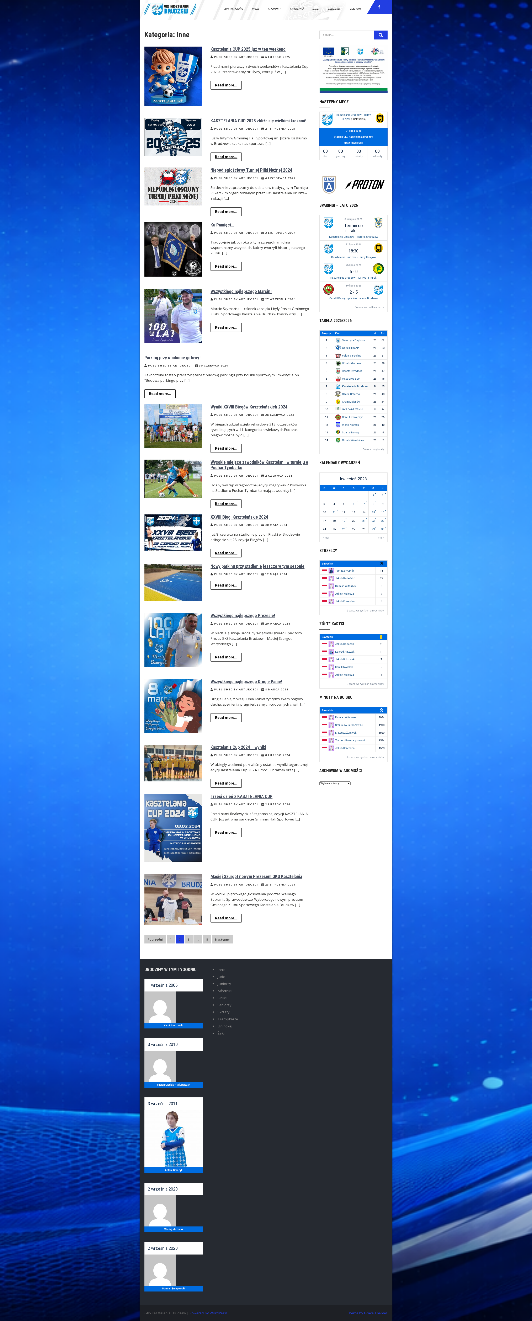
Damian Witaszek (345, 586)
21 (363, 520)
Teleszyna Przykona (354, 340)
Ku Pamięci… (222, 225)
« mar (326, 537)
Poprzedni (155, 939)
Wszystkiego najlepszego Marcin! (241, 291)
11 (334, 512)
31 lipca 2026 (353, 244)
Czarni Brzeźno (351, 394)
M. (375, 333)
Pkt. (383, 333)
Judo (316, 9)
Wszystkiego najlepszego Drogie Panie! (246, 681)
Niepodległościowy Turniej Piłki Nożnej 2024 (251, 170)
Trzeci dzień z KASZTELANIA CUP (241, 796)
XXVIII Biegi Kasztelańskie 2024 (239, 517)
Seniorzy (274, 9)
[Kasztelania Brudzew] (327, 120)
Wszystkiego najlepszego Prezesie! (243, 615)
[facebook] (379, 7)
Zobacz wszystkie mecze (369, 307)
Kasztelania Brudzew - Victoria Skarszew (353, 236)
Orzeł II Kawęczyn (352, 417)
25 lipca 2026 (353, 265)
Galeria (356, 9)
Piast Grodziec (351, 378)
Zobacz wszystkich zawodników (365, 610)
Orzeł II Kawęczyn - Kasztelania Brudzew (353, 298)
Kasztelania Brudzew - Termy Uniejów (353, 257)
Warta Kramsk (350, 424)
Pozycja (326, 333)
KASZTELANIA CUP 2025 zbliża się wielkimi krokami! (258, 120)
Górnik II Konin (350, 347)
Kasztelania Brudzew (355, 386)
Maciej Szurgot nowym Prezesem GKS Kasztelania (256, 876)
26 (343, 529)
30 (382, 529)
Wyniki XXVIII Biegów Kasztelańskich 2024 (249, 407)
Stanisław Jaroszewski (349, 725)
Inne (221, 969)
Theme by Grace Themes (367, 1313)
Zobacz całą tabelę (373, 449)
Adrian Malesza (344, 593)
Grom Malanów (351, 401)
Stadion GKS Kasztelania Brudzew (353, 136)
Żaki (221, 1033)
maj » (381, 537)
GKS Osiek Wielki (352, 409)
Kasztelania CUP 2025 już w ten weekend (248, 49)
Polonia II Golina (351, 355)
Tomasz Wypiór (344, 570)
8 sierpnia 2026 (353, 219)
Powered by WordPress (209, 1313)
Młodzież (296, 9)
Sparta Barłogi (350, 432)
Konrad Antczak (345, 651)
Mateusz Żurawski (346, 732)
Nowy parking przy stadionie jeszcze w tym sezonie (257, 566)
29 (373, 529)
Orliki (222, 997)
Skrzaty (224, 1012)
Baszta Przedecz (352, 371)
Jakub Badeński (345, 578)
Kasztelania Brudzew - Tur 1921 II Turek (353, 277)
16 (382, 512)
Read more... (226, 85)
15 (373, 512)
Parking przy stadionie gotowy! (172, 357)
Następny (222, 939)
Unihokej (335, 9)
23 (382, 520)
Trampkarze (228, 1019)
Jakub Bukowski (345, 659)
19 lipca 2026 (353, 285)
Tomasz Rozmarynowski (350, 740)
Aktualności (234, 9)
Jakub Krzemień (345, 601)
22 (373, 520)
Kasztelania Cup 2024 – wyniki (238, 747)
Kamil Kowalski (344, 667)
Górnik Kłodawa (351, 363)
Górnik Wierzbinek (353, 440)
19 (343, 520)
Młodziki (225, 990)
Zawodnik (327, 563)
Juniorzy (224, 983)
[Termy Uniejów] (379, 119)
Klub (255, 9)
